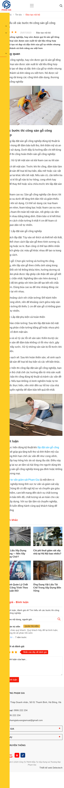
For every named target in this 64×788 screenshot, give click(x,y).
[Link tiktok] (23, 755)
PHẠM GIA (8, 729)
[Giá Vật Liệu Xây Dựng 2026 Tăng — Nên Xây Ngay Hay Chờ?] (16, 537)
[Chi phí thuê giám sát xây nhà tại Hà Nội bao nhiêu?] (47, 537)
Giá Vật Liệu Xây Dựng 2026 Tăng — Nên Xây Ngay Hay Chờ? (14, 553)
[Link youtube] (17, 755)
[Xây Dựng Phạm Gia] (6, 10)
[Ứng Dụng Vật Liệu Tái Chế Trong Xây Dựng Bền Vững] (47, 571)
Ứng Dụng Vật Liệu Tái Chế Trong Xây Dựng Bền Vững (47, 587)
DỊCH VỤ (7, 737)
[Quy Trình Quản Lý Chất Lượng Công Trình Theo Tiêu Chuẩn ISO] (16, 571)
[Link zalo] (9, 755)
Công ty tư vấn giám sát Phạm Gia (20, 479)
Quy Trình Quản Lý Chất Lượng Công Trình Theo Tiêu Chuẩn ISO (15, 587)
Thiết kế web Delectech (50, 767)
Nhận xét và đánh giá (13, 646)
